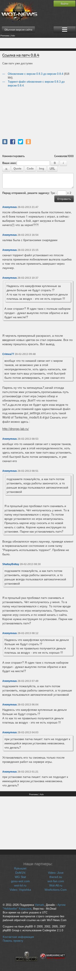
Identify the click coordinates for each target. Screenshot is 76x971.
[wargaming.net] (52, 963)
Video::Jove (56, 872)
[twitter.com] (20, 141)
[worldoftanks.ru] (26, 963)
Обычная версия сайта (18, 29)
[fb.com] (12, 141)
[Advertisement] (38, 43)
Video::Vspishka (20, 889)
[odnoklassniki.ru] (28, 141)
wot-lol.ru (20, 885)
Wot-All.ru (55, 885)
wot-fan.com (56, 881)
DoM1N (20, 872)
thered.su (55, 877)
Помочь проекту (13, 940)
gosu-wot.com (20, 881)
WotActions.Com (56, 889)
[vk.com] (4, 141)
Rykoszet (20, 868)
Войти (64, 3)
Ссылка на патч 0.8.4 (20, 55)
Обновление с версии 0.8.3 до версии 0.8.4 (35, 73)
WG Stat (20, 877)
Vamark (39, 904)
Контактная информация (18, 937)
